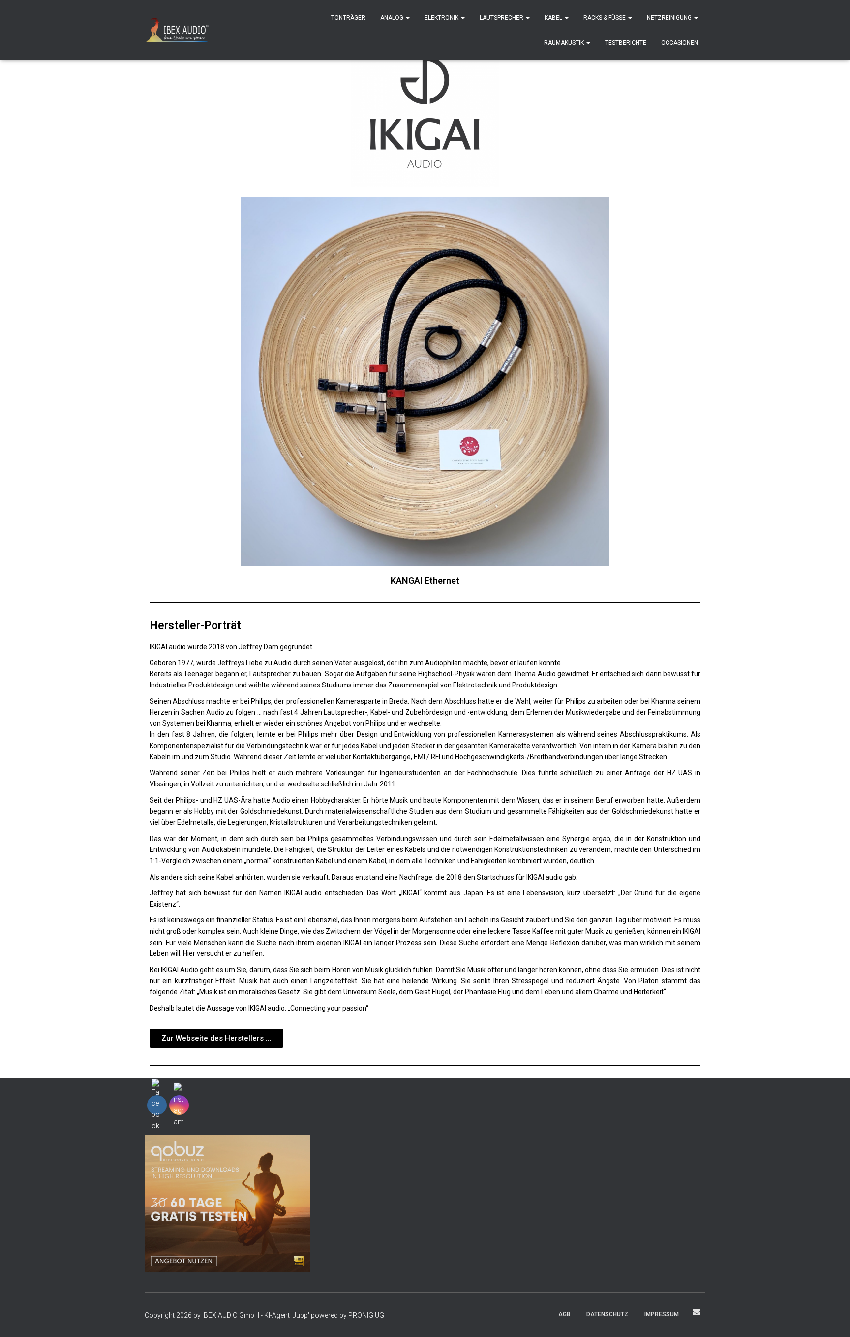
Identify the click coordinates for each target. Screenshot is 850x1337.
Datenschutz (607, 1314)
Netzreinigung (670, 17)
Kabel (554, 17)
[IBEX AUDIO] (177, 30)
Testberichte (625, 42)
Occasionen (679, 42)
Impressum (661, 1314)
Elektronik (442, 17)
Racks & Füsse (605, 17)
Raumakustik (564, 42)
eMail (696, 1312)
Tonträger (348, 17)
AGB (564, 1314)
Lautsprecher (502, 17)
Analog (392, 17)
